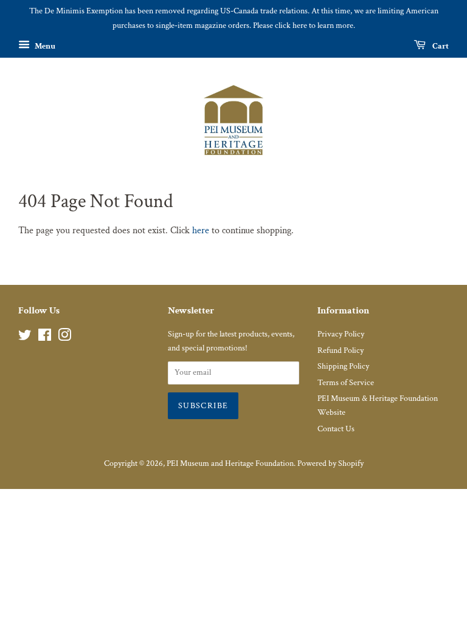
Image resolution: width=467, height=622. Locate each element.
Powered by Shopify (330, 463)
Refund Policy (340, 350)
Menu (44, 45)
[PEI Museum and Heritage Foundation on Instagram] (64, 337)
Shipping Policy (343, 366)
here (200, 230)
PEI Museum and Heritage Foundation (230, 463)
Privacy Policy (340, 334)
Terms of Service (345, 382)
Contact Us (336, 428)
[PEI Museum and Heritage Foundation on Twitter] (25, 337)
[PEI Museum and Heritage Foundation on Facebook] (45, 337)
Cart (440, 45)
